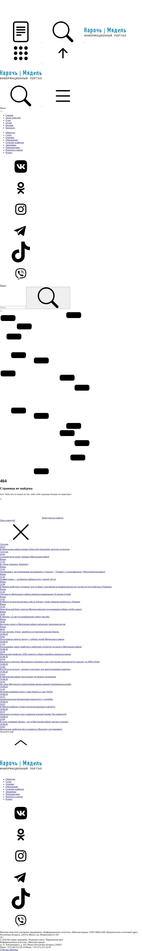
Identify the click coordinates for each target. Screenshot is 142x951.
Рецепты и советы (14, 150)
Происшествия (13, 147)
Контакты (10, 128)
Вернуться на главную (52, 518)
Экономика (11, 145)
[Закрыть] (1, 111)
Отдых (9, 123)
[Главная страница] (105, 41)
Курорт (9, 152)
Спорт (9, 135)
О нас (8, 120)
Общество (10, 132)
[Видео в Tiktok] (71, 252)
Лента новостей (13, 118)
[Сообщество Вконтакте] (71, 166)
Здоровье (10, 137)
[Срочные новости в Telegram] (71, 231)
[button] (21, 41)
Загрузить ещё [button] (6, 732)
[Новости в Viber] (71, 273)
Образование (12, 140)
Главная (9, 115)
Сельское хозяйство (15, 142)
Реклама (9, 125)
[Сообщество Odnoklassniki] (71, 188)
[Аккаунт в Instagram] (71, 209)
